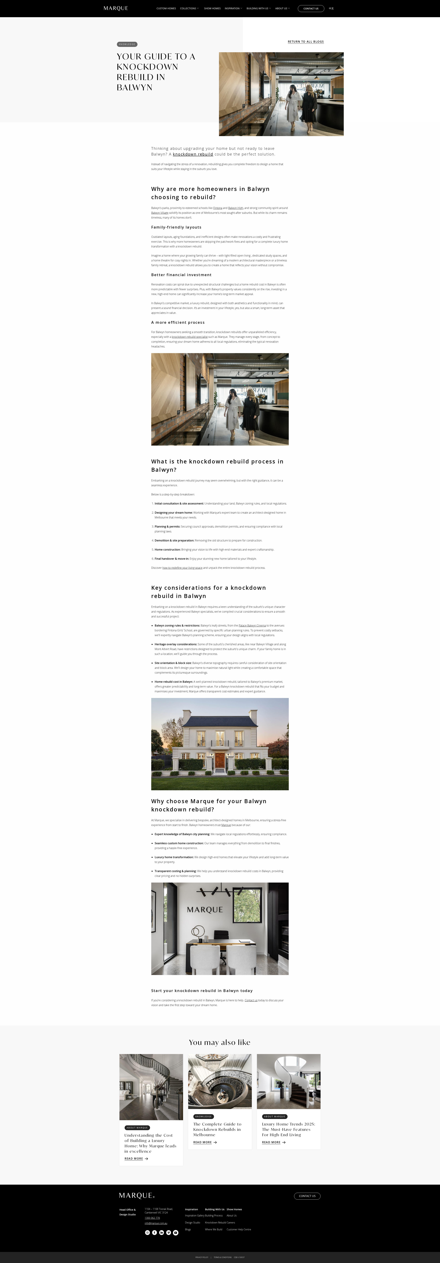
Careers (231, 1222)
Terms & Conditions (223, 1257)
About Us (281, 8)
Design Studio (192, 1222)
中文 (331, 8)
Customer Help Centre (239, 1229)
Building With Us (257, 8)
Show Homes (212, 8)
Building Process (214, 1215)
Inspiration (232, 8)
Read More (134, 1158)
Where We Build (213, 1229)
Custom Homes (166, 8)
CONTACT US (311, 8)
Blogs (188, 1229)
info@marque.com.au (156, 1223)
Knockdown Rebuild (215, 1222)
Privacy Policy (201, 1257)
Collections (188, 8)
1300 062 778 (152, 1218)
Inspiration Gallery (194, 1215)
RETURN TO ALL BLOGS (306, 41)
